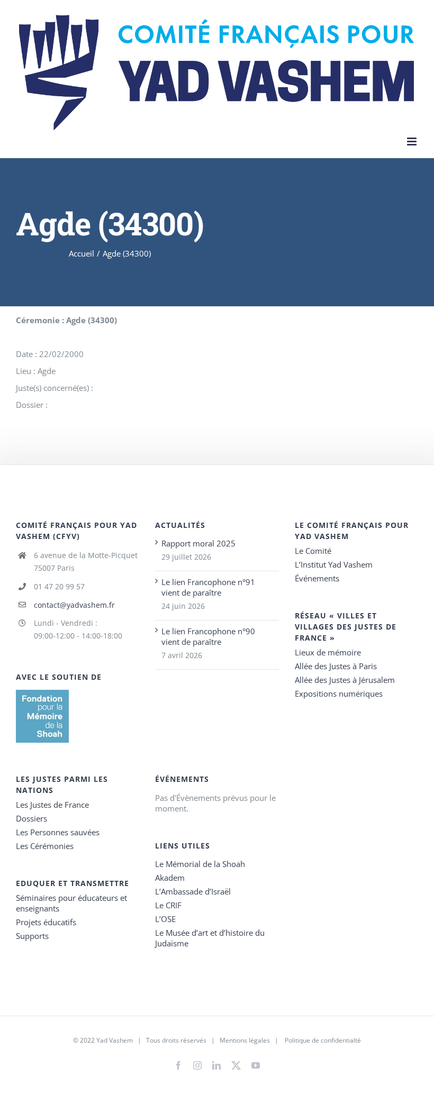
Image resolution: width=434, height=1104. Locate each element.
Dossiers (31, 818)
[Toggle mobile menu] (412, 141)
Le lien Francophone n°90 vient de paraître (208, 636)
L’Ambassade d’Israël (193, 891)
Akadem (170, 877)
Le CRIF (168, 905)
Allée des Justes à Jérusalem (345, 679)
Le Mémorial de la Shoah (200, 864)
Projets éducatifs (46, 922)
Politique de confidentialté (323, 1040)
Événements (317, 578)
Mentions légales (245, 1040)
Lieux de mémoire (328, 652)
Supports (32, 935)
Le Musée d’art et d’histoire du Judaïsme (210, 937)
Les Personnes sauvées (58, 832)
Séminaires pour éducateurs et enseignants (71, 903)
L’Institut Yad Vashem (334, 564)
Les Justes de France (52, 804)
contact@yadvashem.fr (74, 605)
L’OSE (165, 919)
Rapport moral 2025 (198, 543)
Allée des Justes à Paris (336, 666)
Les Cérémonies (45, 846)
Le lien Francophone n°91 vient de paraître (208, 587)
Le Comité (313, 550)
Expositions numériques (339, 693)
